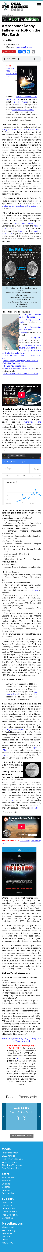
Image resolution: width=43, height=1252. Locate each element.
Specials (6, 1190)
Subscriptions (9, 1193)
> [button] (39, 1116)
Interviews (7, 1233)
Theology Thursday (12, 1165)
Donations (7, 1205)
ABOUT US (7, 1242)
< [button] (3, 1116)
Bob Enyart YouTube (12, 1159)
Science (6, 1183)
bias (12, 800)
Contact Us (7, 1218)
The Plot (6, 1180)
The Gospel (8, 1227)
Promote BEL (9, 1208)
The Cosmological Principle (14, 366)
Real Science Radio (11, 1168)
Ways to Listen (9, 1162)
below (21, 231)
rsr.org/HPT (21, 1058)
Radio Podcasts (10, 1152)
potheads (33, 808)
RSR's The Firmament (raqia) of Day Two (20, 374)
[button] (39, 4)
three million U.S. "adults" (23, 110)
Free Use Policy (10, 1214)
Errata (5, 1239)
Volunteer (7, 1202)
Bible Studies (9, 1177)
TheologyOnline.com (23, 47)
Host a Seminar (9, 1211)
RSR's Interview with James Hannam (19, 368)
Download (9, 52)
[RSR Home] (15, 7)
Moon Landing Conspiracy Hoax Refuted (20, 361)
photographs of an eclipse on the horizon (19, 206)
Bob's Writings (9, 1230)
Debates (6, 1187)
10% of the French (19, 102)
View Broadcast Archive (21, 1136)
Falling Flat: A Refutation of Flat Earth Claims (21, 129)
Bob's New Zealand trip (27, 223)
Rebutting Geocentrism (13, 363)
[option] (21, 1116)
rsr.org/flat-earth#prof (14, 729)
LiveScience (7, 755)
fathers (35, 590)
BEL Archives (8, 1155)
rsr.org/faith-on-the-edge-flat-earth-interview (30, 330)
